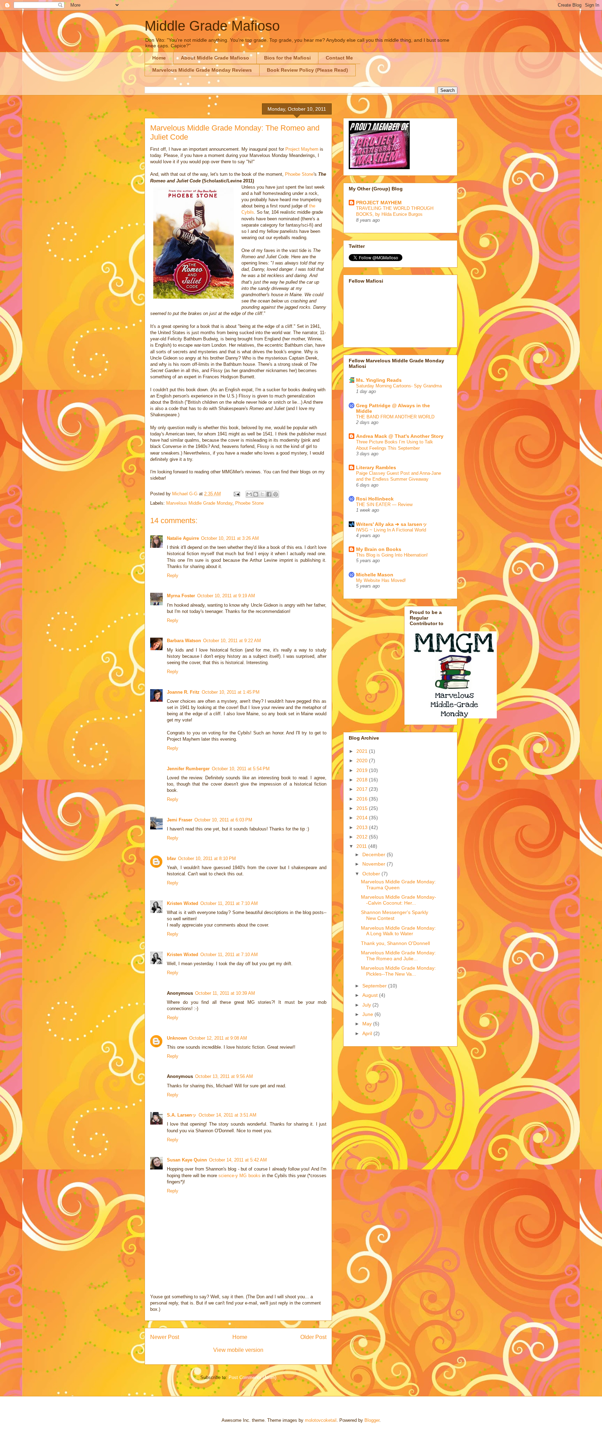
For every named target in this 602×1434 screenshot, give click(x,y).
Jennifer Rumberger (188, 768)
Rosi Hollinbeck (375, 499)
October (371, 873)
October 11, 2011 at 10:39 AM (225, 993)
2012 (362, 837)
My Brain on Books (378, 549)
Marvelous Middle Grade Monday (199, 503)
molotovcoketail (321, 1420)
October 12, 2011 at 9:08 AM (218, 1038)
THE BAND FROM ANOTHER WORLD (395, 416)
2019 (362, 770)
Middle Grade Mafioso (212, 25)
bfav (171, 858)
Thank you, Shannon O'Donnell (395, 943)
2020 (362, 760)
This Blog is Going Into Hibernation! (392, 555)
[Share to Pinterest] (275, 494)
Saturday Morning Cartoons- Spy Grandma (399, 385)
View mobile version (238, 1350)
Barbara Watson (184, 640)
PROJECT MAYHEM (379, 202)
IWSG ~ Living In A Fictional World (391, 530)
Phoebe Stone (299, 174)
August (370, 995)
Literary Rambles (376, 467)
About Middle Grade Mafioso (215, 58)
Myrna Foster (181, 595)
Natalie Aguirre (183, 538)
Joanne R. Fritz (183, 692)
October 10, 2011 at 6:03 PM (223, 819)
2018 (362, 779)
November (374, 864)
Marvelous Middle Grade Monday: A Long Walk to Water (398, 931)
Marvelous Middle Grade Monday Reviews (202, 70)
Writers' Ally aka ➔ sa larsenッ (391, 524)
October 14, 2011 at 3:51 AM (227, 1115)
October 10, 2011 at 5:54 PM (241, 768)
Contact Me (339, 58)
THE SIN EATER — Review (384, 504)
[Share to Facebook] (268, 494)
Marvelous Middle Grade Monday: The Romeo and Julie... (398, 955)
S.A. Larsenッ (181, 1115)
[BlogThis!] (255, 494)
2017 (362, 789)
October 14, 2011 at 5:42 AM (238, 1160)
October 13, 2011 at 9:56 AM (224, 1076)
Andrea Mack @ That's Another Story (399, 436)
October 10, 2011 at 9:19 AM (226, 595)
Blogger (371, 1420)
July (367, 1005)
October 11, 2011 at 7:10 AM (229, 903)
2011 (362, 846)
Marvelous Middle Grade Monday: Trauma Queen (398, 884)
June (368, 1014)
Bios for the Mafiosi (287, 58)
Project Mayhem (301, 149)
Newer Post (164, 1337)
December (374, 854)
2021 (362, 751)
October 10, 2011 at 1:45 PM (231, 692)
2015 (362, 808)
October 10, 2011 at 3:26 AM (230, 538)
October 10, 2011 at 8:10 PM (207, 858)
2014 (362, 817)
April (367, 1033)
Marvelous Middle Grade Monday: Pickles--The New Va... (398, 971)
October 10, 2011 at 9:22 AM (232, 640)
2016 (362, 799)
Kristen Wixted (182, 903)
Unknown (177, 1038)
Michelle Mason (374, 574)
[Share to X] (262, 494)
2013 (362, 827)
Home (159, 58)
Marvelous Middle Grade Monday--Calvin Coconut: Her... (398, 900)
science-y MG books (239, 1175)
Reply (172, 575)
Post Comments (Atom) (252, 1377)
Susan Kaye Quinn (187, 1160)
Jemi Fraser (179, 819)
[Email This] (249, 494)
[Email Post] (236, 493)
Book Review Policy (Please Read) (307, 70)
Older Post (313, 1337)
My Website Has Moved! (381, 580)
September (375, 985)
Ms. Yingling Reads (379, 380)
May (367, 1023)
